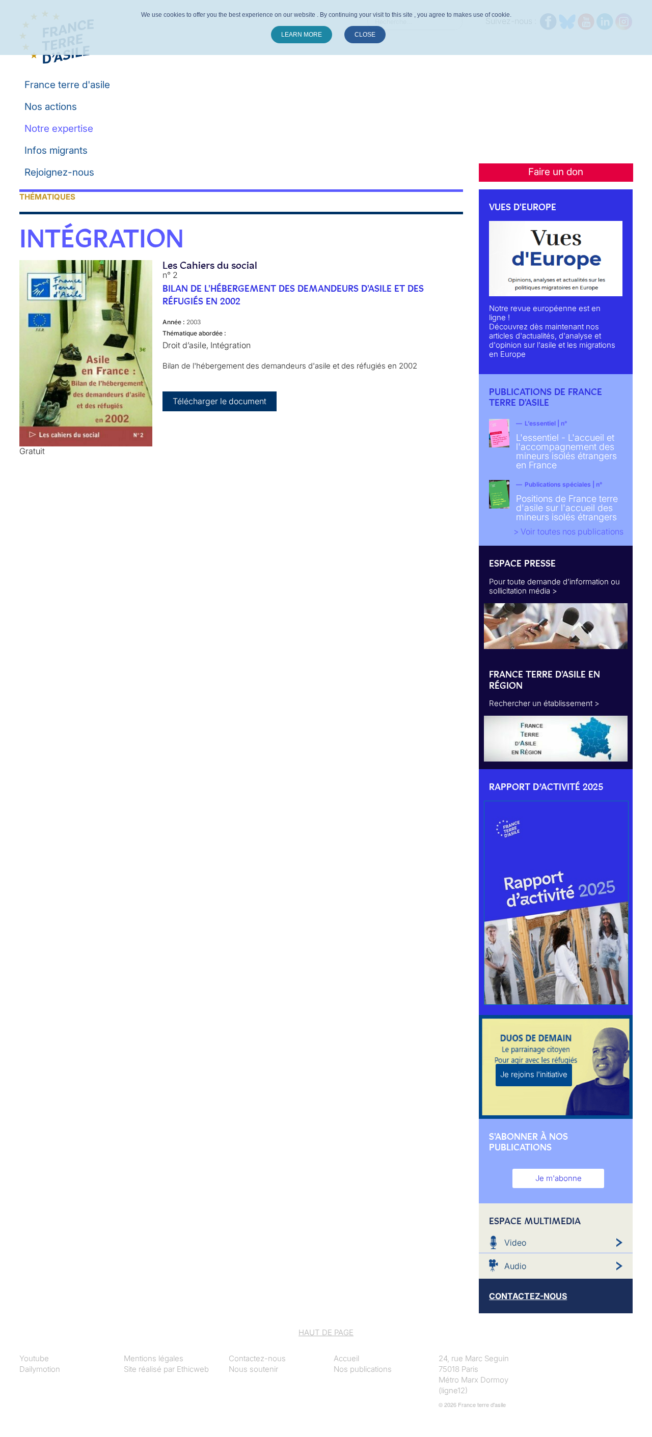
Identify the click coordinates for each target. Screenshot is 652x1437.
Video (515, 1242)
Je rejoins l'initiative (533, 1074)
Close (365, 34)
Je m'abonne (558, 1178)
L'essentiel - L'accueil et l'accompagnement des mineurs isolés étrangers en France (566, 451)
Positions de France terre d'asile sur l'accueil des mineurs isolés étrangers (567, 507)
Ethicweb (193, 1369)
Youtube (34, 1358)
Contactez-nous (257, 1358)
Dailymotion (39, 1369)
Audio (515, 1266)
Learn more (301, 34)
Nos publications (363, 1369)
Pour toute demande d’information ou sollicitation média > (554, 586)
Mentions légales (153, 1358)
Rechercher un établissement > (544, 703)
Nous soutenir (253, 1369)
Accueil (346, 1358)
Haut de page (326, 1332)
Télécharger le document (219, 401)
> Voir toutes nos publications (568, 531)
